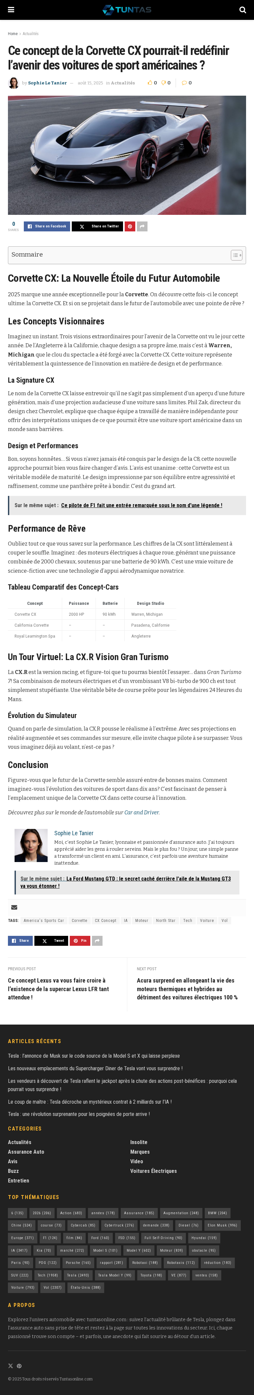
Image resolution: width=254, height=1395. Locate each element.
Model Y (139, 1250)
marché (72, 1250)
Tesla (78, 1275)
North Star (166, 920)
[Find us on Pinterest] (19, 1366)
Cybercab (83, 1225)
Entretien (18, 1181)
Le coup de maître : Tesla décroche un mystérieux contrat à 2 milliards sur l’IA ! (90, 1102)
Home (13, 33)
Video (136, 1161)
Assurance (139, 1213)
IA (126, 920)
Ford (100, 1238)
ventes (206, 1275)
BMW (217, 1213)
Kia (44, 1250)
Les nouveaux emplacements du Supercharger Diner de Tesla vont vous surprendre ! (95, 1068)
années (103, 1213)
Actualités (31, 33)
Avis (13, 1161)
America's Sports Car (44, 920)
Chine (21, 1225)
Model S (105, 1250)
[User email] (14, 907)
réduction (218, 1263)
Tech (187, 920)
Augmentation (181, 1213)
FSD (127, 1238)
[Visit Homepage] (127, 10)
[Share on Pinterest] (130, 226)
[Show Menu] (11, 10)
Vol (225, 920)
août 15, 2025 (90, 82)
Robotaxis (181, 1263)
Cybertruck (119, 1225)
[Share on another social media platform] (142, 226)
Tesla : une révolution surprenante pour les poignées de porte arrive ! (79, 1114)
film (74, 1238)
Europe (22, 1238)
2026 (42, 1213)
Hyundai (204, 1238)
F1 (50, 1238)
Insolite (139, 1142)
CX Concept (105, 920)
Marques (140, 1152)
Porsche (78, 1263)
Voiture (207, 920)
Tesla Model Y (115, 1275)
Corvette (79, 920)
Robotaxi (145, 1263)
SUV (20, 1275)
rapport (111, 1263)
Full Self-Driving (164, 1238)
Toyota (151, 1275)
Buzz (13, 1171)
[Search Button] (242, 10)
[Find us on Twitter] (10, 1366)
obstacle (204, 1250)
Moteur (141, 920)
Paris (20, 1263)
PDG (48, 1263)
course (51, 1225)
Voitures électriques (153, 1171)
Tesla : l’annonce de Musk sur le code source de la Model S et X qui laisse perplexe (94, 1056)
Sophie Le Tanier (47, 82)
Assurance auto (26, 1152)
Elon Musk (222, 1225)
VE (179, 1275)
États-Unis (86, 1287)
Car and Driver (141, 812)
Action (71, 1213)
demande (156, 1225)
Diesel (189, 1225)
